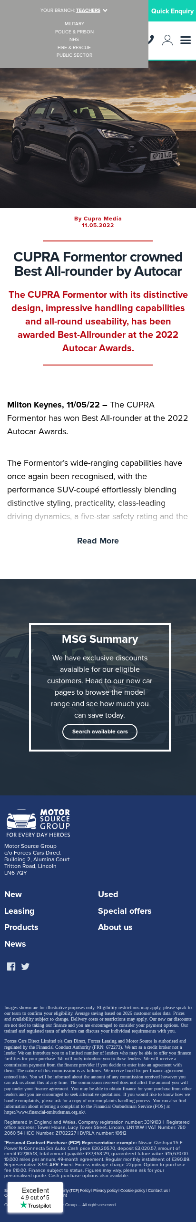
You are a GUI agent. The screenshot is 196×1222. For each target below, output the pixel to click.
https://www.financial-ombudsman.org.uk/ (44, 1112)
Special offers (125, 911)
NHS (74, 39)
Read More (98, 540)
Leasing (19, 911)
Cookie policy (132, 1190)
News (15, 944)
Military (74, 24)
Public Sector (74, 55)
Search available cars (100, 731)
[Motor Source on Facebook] (11, 967)
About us (115, 927)
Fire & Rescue (74, 48)
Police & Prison (74, 32)
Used (108, 894)
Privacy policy (105, 1190)
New (13, 894)
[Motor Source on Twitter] (25, 967)
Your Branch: (70, 10)
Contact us (158, 1190)
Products (21, 927)
